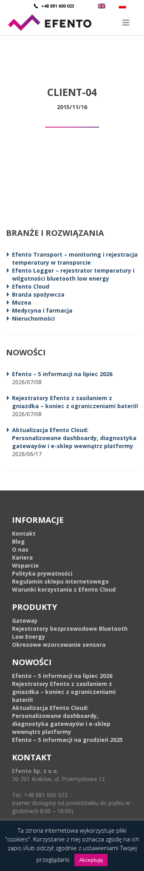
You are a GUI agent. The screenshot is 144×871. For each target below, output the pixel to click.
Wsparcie (25, 565)
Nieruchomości (33, 318)
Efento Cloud (30, 286)
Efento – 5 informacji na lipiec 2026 (62, 374)
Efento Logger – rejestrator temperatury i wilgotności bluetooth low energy (73, 274)
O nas (20, 549)
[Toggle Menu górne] (72, 22)
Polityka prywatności (42, 573)
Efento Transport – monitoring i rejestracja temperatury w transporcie (75, 258)
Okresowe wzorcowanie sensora (59, 644)
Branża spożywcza (38, 294)
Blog (18, 541)
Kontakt (24, 533)
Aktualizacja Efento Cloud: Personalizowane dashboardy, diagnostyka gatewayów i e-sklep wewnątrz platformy (74, 438)
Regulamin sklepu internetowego (60, 581)
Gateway (25, 620)
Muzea (21, 302)
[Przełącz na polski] (123, 5)
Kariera (22, 557)
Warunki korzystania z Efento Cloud (64, 589)
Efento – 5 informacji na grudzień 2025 (67, 739)
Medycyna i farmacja (42, 310)
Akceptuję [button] (91, 859)
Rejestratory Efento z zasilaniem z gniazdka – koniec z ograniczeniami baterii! (75, 402)
